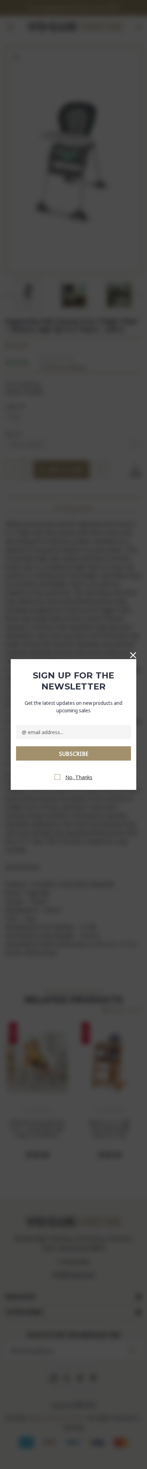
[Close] (133, 653)
